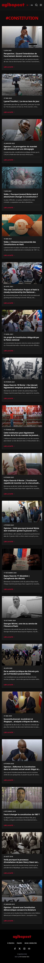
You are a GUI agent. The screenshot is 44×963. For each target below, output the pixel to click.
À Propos (10, 943)
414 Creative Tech (24, 956)
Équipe (19, 943)
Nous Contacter (31, 943)
